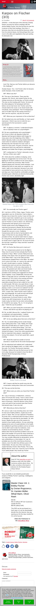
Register (16, 576)
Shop (4, 1)
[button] (12, 1)
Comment (4, 578)
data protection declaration (17, 597)
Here (7, 595)
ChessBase (12, 553)
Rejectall (18, 602)
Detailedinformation (8, 602)
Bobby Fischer (18, 542)
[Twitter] (12, 546)
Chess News (14, 7)
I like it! (24, 20)
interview (25, 542)
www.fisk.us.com (25, 459)
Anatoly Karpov (10, 542)
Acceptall (29, 602)
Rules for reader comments (9, 569)
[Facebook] (8, 546)
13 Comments (30, 20)
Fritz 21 (6, 65)
